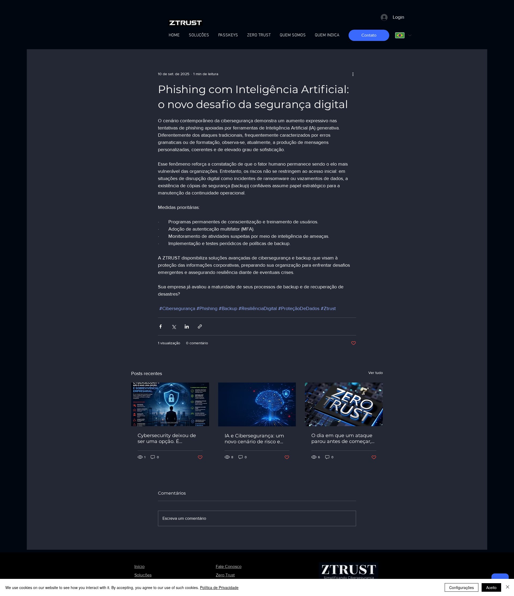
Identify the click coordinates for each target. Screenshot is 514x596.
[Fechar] (507, 587)
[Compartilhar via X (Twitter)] (173, 326)
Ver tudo (375, 372)
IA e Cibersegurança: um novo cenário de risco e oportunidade (254, 439)
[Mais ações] (353, 74)
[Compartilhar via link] (199, 326)
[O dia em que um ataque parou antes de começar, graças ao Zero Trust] (344, 404)
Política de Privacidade (219, 587)
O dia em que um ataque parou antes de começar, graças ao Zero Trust (341, 438)
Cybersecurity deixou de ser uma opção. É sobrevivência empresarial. (170, 438)
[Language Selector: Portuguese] (403, 35)
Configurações (461, 587)
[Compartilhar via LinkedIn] (186, 326)
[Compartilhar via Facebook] (160, 326)
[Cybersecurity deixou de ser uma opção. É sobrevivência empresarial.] (170, 404)
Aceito (491, 587)
